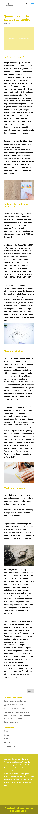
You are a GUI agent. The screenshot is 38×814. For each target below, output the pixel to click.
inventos (7, 23)
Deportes (7, 731)
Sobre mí (19, 811)
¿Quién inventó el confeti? (14, 705)
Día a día (7, 735)
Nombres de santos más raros (16, 709)
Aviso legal (10, 808)
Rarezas (7, 743)
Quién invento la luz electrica (15, 701)
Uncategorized (9, 746)
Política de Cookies (24, 808)
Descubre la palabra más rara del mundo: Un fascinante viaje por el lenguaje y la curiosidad (17, 715)
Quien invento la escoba (13, 722)
